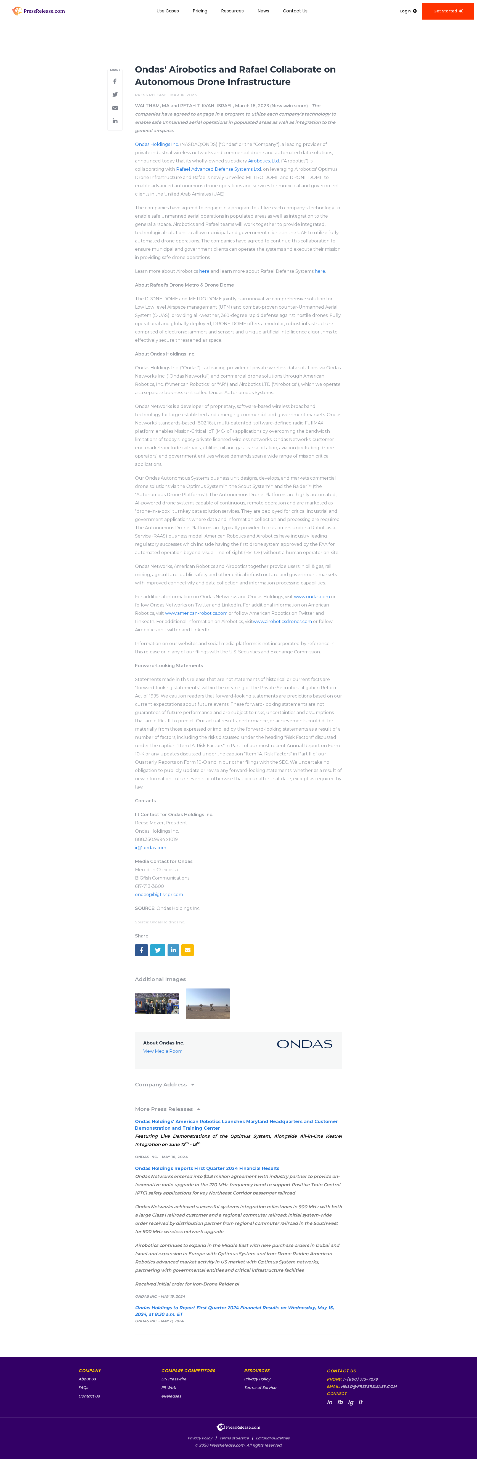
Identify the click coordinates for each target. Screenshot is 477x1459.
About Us (87, 1379)
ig (350, 1402)
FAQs (83, 1387)
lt (360, 1402)
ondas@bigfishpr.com (159, 894)
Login (405, 11)
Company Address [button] (161, 1084)
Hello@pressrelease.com (369, 1386)
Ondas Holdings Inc (156, 144)
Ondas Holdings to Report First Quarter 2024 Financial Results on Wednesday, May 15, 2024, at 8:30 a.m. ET (234, 1311)
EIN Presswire (173, 1379)
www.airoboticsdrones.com (282, 621)
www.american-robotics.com (196, 613)
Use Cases (168, 11)
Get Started (445, 11)
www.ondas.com (312, 596)
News (263, 11)
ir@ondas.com (150, 847)
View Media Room (162, 1051)
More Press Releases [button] (164, 1109)
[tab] (238, 1084)
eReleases (171, 1396)
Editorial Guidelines (273, 1438)
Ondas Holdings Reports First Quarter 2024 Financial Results (207, 1168)
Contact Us (295, 11)
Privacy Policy (257, 1379)
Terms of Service (260, 1387)
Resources (232, 11)
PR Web (168, 1387)
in (329, 1402)
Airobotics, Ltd (263, 161)
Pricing (200, 11)
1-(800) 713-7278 (360, 1379)
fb (340, 1402)
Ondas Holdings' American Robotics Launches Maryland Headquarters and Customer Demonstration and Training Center (236, 1125)
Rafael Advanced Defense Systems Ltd (218, 169)
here (204, 271)
